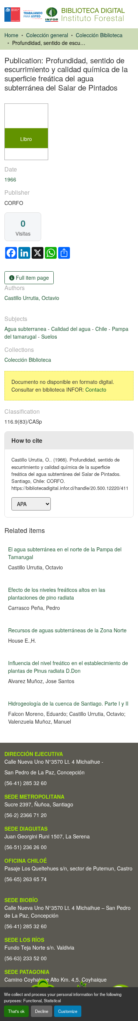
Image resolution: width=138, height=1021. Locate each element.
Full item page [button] (31, 277)
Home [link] (11, 35)
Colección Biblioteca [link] (99, 35)
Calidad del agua (71, 328)
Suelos (49, 336)
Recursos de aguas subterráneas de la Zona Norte (67, 630)
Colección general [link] (47, 35)
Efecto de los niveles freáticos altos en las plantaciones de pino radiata (56, 593)
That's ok (16, 1011)
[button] (64, 14)
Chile (102, 328)
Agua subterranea (26, 328)
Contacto (95, 389)
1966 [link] (10, 179)
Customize (67, 1011)
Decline (41, 1011)
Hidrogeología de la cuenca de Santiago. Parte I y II (68, 703)
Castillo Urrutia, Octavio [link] (31, 297)
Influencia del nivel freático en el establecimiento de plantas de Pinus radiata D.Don (68, 666)
